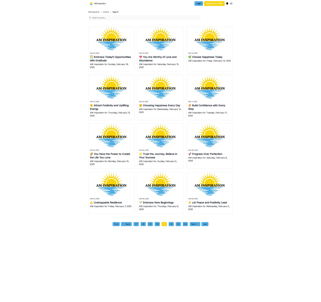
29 (150, 224)
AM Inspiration (93, 12)
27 (136, 224)
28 (143, 224)
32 (171, 224)
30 (157, 224)
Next (193, 224)
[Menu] (227, 3)
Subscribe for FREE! (214, 3)
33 (178, 224)
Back (128, 224)
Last (205, 224)
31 (164, 224)
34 (185, 224)
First (116, 224)
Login (198, 3)
